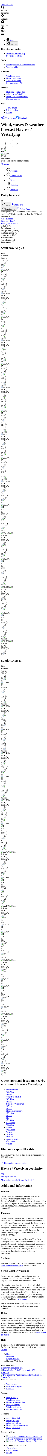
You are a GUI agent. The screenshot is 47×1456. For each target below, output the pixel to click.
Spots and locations (14, 56)
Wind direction (7, 219)
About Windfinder (13, 81)
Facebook (23, 118)
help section (22, 1299)
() (8, 221)
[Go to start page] (1, 2)
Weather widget (12, 67)
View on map (10, 118)
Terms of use (11, 108)
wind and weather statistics (12, 1266)
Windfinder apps (13, 76)
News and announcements (17, 96)
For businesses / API (14, 83)
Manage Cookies (13, 99)
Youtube (37, 1441)
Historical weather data (15, 92)
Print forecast (10, 209)
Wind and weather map (15, 53)
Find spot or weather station (15, 1163)
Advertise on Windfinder (16, 94)
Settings (13, 44)
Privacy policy (12, 110)
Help (11, 40)
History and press (13, 78)
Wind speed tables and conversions (20, 65)
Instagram (38, 1439)
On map (5, 164)
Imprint (9, 112)
